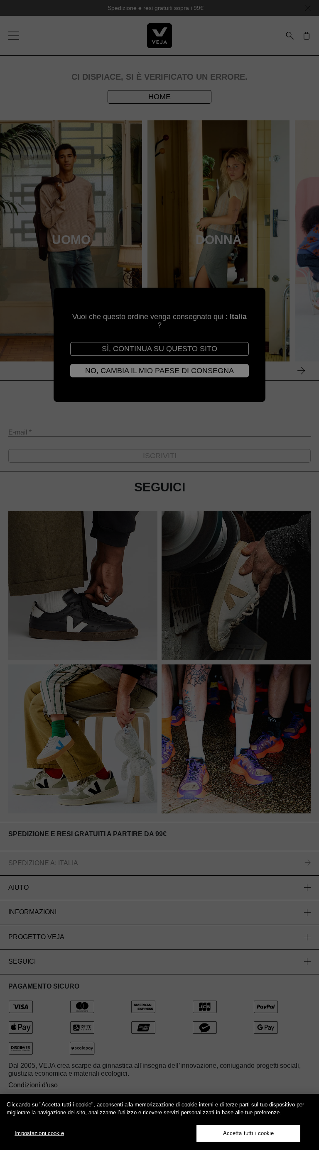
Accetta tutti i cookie (248, 1133)
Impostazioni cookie (39, 1133)
